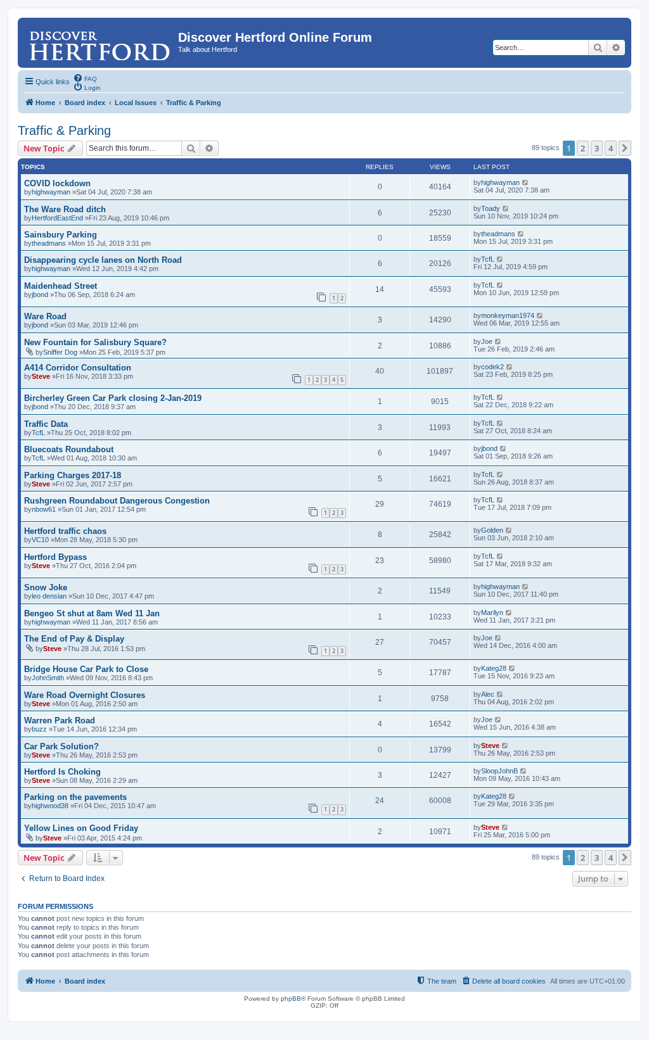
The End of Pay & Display (74, 639)
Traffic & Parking (64, 130)
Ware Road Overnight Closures (84, 695)
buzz (39, 729)
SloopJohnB (499, 771)
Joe (486, 341)
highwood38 (50, 805)
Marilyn (492, 612)
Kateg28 (493, 668)
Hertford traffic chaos (65, 531)
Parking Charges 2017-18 (72, 475)
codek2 (492, 367)
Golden (492, 530)
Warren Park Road (59, 720)
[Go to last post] (526, 182)
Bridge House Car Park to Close (86, 669)
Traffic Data (46, 424)
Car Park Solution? (61, 746)
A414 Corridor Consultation (77, 367)
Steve (41, 376)
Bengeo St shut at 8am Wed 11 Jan (92, 613)
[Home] (99, 41)
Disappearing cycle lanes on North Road (103, 260)
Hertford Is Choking (62, 772)
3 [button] (596, 148)
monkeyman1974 (507, 315)
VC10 (40, 539)
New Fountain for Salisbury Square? (95, 342)
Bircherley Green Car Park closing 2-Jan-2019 (113, 398)
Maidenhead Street (60, 286)
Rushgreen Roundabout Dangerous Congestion (117, 500)
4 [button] (610, 148)
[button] (625, 148)
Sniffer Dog (60, 352)
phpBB (291, 998)
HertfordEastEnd (57, 218)
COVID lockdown (57, 183)
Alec (487, 694)
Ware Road (45, 316)
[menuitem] (85, 77)
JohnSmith (48, 678)
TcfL (487, 259)
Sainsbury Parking (60, 234)
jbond (40, 294)
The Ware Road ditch (65, 209)
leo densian (49, 596)
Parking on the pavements (75, 797)
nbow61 (44, 509)
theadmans (49, 243)
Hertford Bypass (55, 557)
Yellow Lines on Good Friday (81, 828)
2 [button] (583, 148)
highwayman (51, 192)
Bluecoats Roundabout (68, 449)
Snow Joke (45, 587)
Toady (490, 208)
